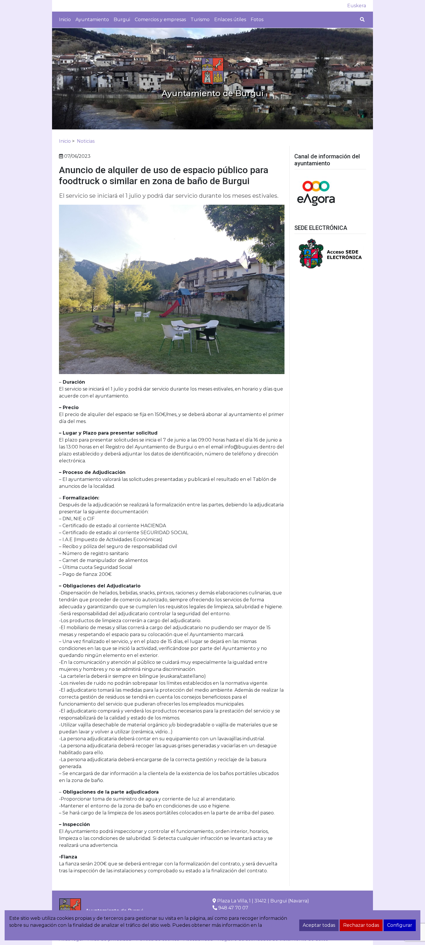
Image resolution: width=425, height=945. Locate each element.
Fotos (257, 19)
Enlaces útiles (230, 19)
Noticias (86, 141)
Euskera (356, 5)
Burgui (122, 19)
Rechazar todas (361, 925)
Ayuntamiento (92, 19)
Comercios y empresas (160, 19)
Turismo (200, 19)
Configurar (399, 925)
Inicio (65, 19)
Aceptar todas (319, 925)
